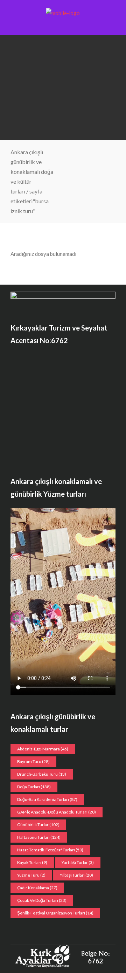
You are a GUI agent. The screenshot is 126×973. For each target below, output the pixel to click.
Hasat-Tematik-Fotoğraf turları (50, 849)
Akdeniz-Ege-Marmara (42, 748)
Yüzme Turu (31, 875)
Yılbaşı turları (76, 875)
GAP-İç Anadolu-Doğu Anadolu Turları (56, 812)
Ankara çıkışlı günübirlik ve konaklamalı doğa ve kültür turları (31, 172)
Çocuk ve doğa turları (41, 900)
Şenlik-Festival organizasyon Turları (55, 913)
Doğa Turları (34, 786)
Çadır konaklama (37, 887)
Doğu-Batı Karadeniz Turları (47, 799)
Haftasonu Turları (39, 837)
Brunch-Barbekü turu (41, 774)
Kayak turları (32, 862)
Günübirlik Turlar (38, 824)
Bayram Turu (33, 761)
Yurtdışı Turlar (78, 862)
